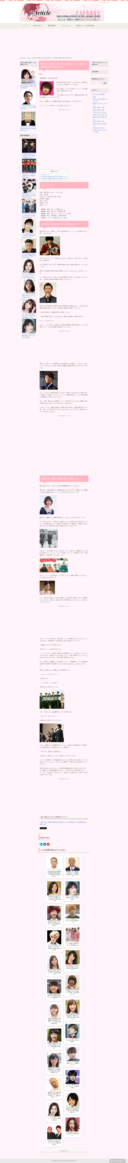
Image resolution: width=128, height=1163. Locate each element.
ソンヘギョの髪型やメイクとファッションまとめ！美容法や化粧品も (54, 1118)
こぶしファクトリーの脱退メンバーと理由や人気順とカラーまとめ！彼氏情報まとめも (72, 944)
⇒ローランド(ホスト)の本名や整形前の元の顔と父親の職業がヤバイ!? (28, 128)
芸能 (40, 74)
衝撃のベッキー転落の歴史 (85, 25)
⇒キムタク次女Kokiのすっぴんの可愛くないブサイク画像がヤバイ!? (28, 107)
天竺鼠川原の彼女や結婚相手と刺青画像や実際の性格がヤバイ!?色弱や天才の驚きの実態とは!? (54, 874)
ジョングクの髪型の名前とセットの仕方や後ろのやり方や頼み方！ (72, 1040)
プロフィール (45, 174)
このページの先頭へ (118, 1161)
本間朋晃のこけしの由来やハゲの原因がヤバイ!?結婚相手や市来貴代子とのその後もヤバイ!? (72, 874)
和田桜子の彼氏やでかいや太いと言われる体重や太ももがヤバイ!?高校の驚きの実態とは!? (54, 1046)
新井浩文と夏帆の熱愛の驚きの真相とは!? (54, 178)
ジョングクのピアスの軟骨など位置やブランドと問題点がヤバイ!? (72, 1063)
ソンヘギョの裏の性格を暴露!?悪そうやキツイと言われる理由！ (72, 898)
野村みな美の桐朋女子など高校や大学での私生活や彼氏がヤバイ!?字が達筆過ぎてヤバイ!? (54, 996)
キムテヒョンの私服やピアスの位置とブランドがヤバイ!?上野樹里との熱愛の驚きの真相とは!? (54, 947)
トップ (24, 25)
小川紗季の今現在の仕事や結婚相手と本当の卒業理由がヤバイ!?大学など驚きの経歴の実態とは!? (72, 1110)
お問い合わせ (37, 25)
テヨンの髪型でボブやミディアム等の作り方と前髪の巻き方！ (72, 1134)
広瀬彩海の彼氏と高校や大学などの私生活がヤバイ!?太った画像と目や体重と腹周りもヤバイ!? (72, 967)
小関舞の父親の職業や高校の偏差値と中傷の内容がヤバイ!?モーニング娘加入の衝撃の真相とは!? (54, 1021)
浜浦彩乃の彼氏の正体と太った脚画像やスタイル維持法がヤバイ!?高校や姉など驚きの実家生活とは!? (54, 1070)
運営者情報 (51, 25)
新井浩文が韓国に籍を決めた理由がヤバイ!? (54, 176)
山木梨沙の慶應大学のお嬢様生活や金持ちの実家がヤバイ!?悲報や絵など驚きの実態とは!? (72, 1016)
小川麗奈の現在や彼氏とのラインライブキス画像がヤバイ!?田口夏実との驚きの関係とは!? (54, 898)
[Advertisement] (64, 42)
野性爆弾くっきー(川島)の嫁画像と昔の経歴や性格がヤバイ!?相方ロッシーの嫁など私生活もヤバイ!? (54, 1095)
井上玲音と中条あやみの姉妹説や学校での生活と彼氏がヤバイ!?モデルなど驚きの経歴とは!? (54, 972)
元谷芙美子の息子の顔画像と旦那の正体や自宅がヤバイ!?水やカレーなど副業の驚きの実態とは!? (54, 923)
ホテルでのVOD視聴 (98, 94)
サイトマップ (65, 25)
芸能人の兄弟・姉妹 (98, 110)
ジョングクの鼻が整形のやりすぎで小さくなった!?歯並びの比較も (72, 1086)
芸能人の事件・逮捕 (98, 107)
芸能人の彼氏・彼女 (98, 121)
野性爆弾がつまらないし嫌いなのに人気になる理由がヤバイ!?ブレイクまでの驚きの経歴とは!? (54, 1142)
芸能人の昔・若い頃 (98, 127)
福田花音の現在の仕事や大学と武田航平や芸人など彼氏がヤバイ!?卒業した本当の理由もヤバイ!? (72, 992)
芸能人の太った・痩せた (100, 112)
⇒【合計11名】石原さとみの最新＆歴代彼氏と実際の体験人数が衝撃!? (28, 85)
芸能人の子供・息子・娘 (100, 114)
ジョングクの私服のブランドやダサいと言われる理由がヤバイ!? (72, 920)
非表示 (56, 171)
